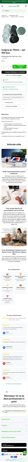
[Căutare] (2, 11)
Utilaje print (3, 15)
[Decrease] (3, 66)
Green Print (11, 460)
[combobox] (14, 11)
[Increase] (10, 66)
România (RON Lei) (8, 445)
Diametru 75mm (5, 16)
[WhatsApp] (25, 453)
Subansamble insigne (13, 15)
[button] (26, 6)
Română (5, 450)
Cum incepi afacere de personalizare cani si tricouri (14, 209)
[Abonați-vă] (25, 411)
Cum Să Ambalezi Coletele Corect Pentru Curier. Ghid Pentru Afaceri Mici (14, 252)
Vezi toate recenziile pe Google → (14, 383)
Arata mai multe (14, 266)
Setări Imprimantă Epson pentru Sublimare (14, 172)
